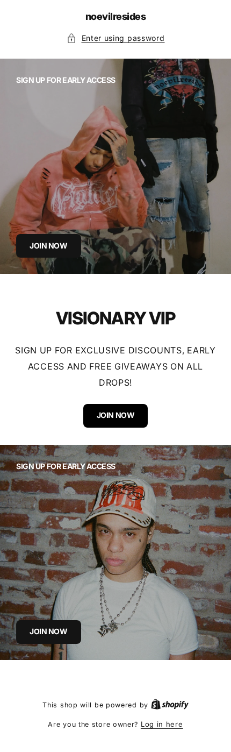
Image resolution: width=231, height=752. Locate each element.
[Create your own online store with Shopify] (170, 704)
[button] (116, 38)
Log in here (162, 724)
